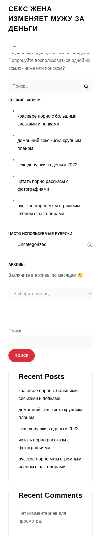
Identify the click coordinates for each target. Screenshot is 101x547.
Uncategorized (32, 244)
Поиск (14, 331)
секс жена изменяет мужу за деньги (46, 18)
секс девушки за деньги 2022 (47, 164)
